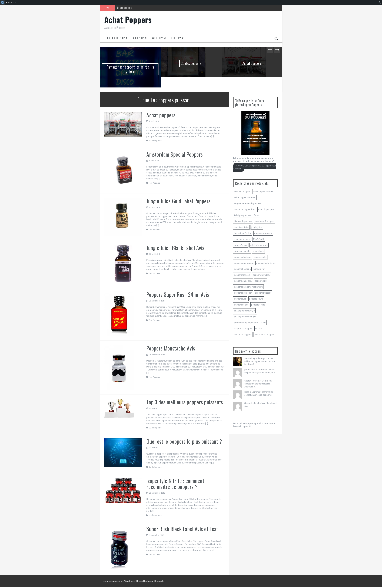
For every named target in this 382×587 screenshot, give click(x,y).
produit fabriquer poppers (246, 322)
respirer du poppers (243, 328)
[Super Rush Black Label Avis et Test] (119, 548)
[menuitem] (2, 2)
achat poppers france (263, 191)
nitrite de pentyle (242, 251)
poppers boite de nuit (266, 263)
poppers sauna (256, 299)
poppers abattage (242, 257)
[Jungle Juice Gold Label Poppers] (123, 216)
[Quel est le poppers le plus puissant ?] (123, 452)
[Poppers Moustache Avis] (119, 367)
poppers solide (258, 305)
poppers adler (260, 257)
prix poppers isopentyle (245, 316)
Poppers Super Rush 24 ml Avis (177, 294)
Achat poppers (252, 63)
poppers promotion (243, 293)
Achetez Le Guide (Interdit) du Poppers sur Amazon (254, 167)
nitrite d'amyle (241, 245)
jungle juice (256, 227)
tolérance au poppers (264, 334)
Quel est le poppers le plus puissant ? (184, 441)
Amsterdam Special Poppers (174, 154)
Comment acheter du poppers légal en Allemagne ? (258, 384)
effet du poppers (266, 209)
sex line (258, 328)
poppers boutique (242, 269)
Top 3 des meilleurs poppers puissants (184, 402)
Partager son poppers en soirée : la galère (130, 69)
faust (256, 215)
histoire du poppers (243, 221)
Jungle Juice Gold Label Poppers (178, 201)
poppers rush (240, 299)
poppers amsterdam (244, 263)
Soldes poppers (124, 8)
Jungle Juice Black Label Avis (175, 248)
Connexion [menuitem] (11, 2)
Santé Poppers (158, 38)
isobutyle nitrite (241, 227)
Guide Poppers (140, 38)
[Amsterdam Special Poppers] (123, 170)
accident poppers (242, 191)
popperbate (258, 251)
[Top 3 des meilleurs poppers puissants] (119, 408)
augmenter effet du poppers (247, 203)
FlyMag (146, 581)
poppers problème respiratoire (248, 287)
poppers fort (259, 269)
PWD (263, 322)
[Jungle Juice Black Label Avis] (123, 263)
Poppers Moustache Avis (170, 348)
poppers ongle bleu (243, 281)
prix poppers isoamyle (244, 311)
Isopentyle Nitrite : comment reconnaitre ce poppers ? (175, 483)
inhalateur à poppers (264, 221)
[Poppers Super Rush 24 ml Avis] (119, 313)
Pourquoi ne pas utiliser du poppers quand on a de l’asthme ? (259, 361)
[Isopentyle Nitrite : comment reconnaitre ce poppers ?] (123, 490)
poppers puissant (263, 293)
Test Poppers (177, 38)
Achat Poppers (128, 19)
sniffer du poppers (243, 334)
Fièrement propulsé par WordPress (118, 581)
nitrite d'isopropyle (259, 245)
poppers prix (261, 281)
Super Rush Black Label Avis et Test (182, 529)
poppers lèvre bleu (261, 275)
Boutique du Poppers (117, 38)
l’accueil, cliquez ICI (242, 426)
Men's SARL (258, 239)
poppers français (242, 275)
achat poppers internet (245, 197)
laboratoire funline (242, 233)
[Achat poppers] (123, 124)
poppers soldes (241, 305)
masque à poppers (263, 233)
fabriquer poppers (242, 215)
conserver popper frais (244, 209)
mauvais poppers (242, 239)
